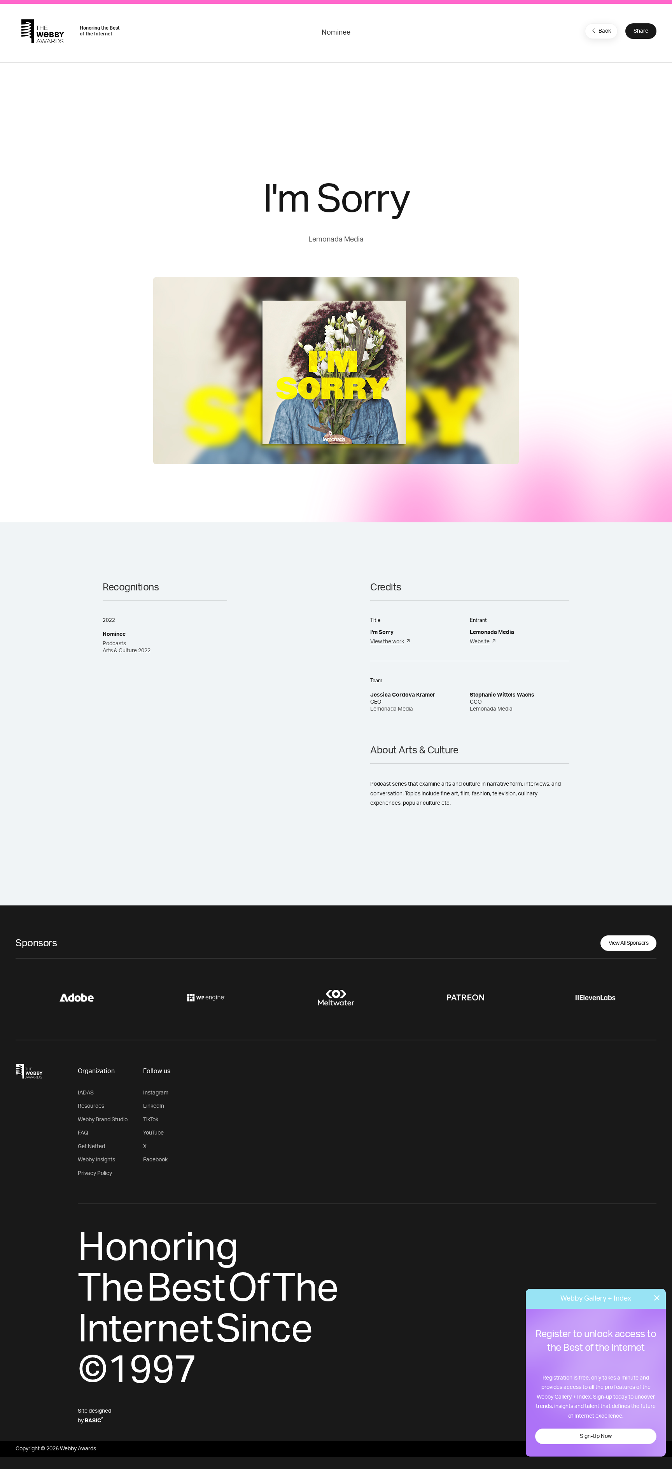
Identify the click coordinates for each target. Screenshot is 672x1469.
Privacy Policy (95, 1173)
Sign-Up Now (596, 1436)
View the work (387, 641)
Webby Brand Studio (103, 1119)
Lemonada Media (336, 239)
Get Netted (91, 1146)
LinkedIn (153, 1106)
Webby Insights (96, 1160)
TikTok (150, 1119)
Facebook (155, 1160)
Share (641, 31)
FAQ (83, 1133)
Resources (91, 1106)
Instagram (155, 1093)
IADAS (86, 1093)
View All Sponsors (629, 943)
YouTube (153, 1133)
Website (480, 641)
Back (604, 31)
